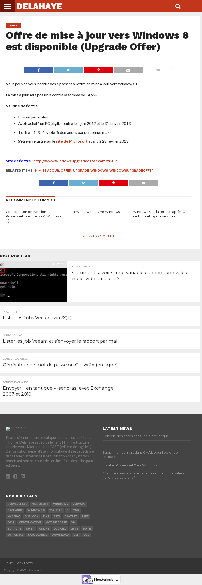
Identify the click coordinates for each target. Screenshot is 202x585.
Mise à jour (48, 170)
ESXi (57, 516)
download (60, 534)
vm (73, 522)
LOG (86, 534)
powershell (17, 504)
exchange (15, 510)
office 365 (15, 534)
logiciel (60, 528)
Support (14, 528)
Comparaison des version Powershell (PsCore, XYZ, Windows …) (33, 216)
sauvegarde (37, 534)
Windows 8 (36, 510)
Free (85, 516)
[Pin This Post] (98, 69)
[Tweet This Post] (68, 69)
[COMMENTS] (158, 69)
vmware (79, 504)
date (87, 528)
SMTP (30, 528)
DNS (46, 516)
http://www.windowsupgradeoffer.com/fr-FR (75, 160)
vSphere (55, 510)
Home (8, 563)
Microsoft (40, 504)
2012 (76, 510)
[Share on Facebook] (38, 69)
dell (11, 522)
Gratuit (70, 516)
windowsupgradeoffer (131, 170)
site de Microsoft (72, 141)
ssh (76, 534)
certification (30, 522)
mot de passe (56, 522)
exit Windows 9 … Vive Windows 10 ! (97, 212)
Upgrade (81, 170)
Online (44, 528)
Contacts (25, 563)
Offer (66, 170)
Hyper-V (14, 516)
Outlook (31, 516)
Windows (99, 170)
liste (74, 528)
